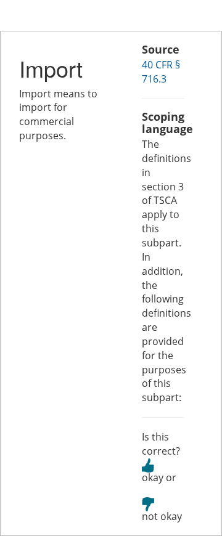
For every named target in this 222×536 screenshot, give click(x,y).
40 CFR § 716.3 (161, 72)
